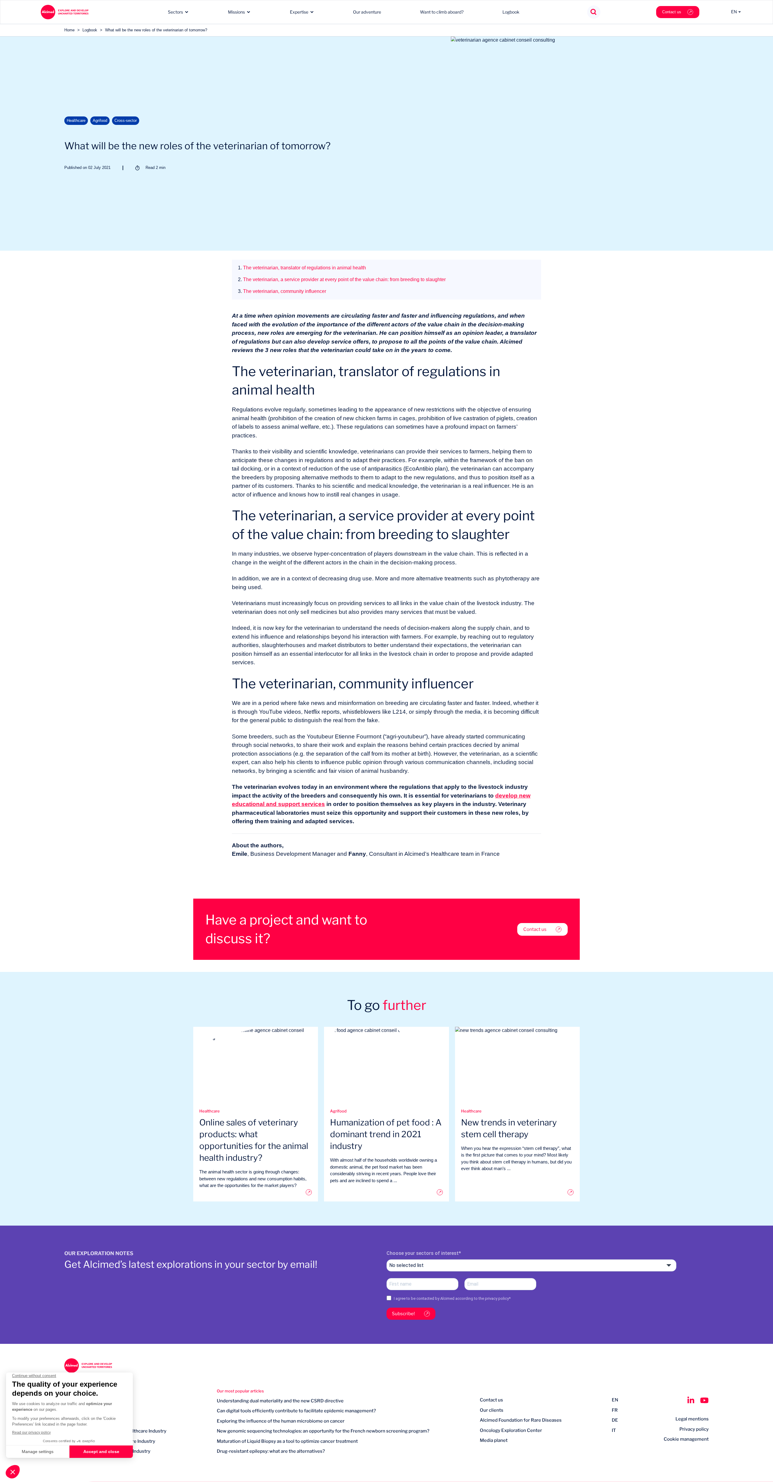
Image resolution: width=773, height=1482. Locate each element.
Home (69, 30)
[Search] (594, 12)
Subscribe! (403, 1313)
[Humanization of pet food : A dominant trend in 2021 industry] (386, 1192)
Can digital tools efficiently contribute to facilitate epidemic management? (296, 1411)
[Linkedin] (690, 1400)
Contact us (671, 12)
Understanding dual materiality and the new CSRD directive (280, 1401)
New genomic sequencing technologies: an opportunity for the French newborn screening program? (323, 1431)
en (615, 1400)
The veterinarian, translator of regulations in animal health (302, 267)
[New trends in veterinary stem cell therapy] (517, 1192)
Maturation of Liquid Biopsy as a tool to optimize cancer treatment (287, 1441)
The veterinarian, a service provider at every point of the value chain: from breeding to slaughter (342, 279)
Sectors (175, 11)
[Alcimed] (64, 12)
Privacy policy (694, 1429)
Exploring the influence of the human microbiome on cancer (281, 1421)
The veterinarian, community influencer (282, 291)
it (614, 1430)
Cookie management (686, 1439)
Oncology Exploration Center (511, 1430)
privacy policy (497, 1298)
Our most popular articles (240, 1390)
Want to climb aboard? (441, 11)
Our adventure (367, 11)
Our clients (491, 1410)
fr (615, 1410)
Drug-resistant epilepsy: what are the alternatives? (271, 1451)
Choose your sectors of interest (422, 1253)
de (615, 1420)
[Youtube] (704, 1400)
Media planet (494, 1440)
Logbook (510, 11)
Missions (236, 11)
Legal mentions (692, 1419)
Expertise (299, 11)
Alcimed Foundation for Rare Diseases (521, 1420)
